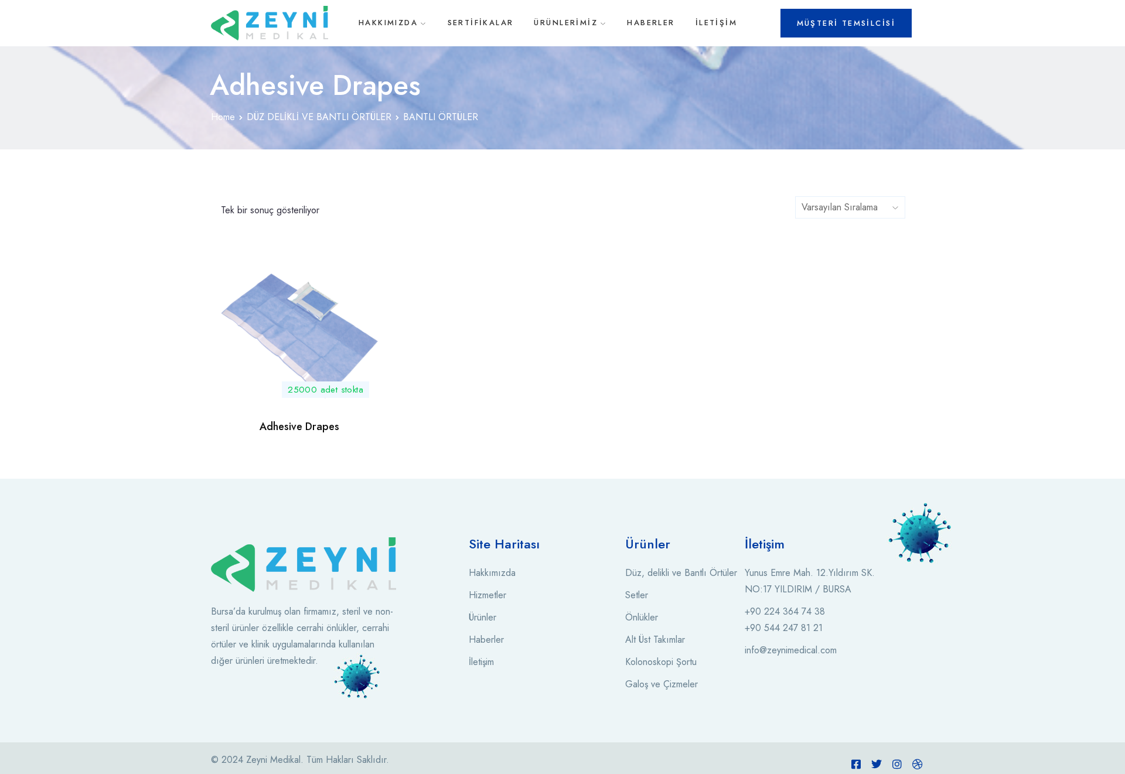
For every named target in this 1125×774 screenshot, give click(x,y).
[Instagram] (897, 764)
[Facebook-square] (856, 764)
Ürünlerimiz (566, 22)
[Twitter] (876, 764)
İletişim (716, 22)
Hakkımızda (388, 22)
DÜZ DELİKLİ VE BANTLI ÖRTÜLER (319, 117)
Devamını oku (299, 390)
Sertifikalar (481, 22)
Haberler (650, 22)
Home (223, 117)
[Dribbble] (917, 764)
